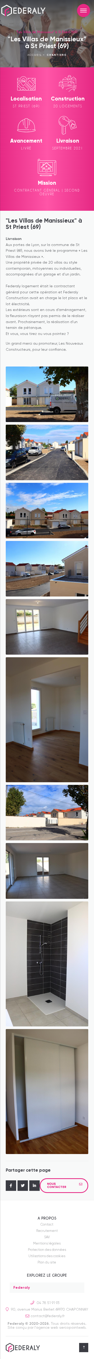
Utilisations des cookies (46, 1256)
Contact (46, 1224)
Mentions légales (47, 1243)
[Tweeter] (22, 1185)
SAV (47, 1237)
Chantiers (57, 55)
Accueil (34, 55)
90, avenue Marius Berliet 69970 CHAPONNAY (49, 1309)
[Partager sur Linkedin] (34, 1185)
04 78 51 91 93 (48, 1303)
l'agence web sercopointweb (59, 1328)
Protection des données (47, 1250)
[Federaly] (27, 11)
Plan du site (47, 1262)
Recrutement (47, 1231)
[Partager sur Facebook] (11, 1185)
